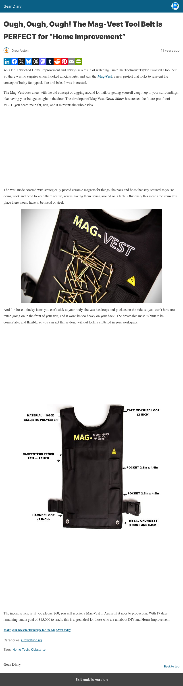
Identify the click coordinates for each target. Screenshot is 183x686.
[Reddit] (57, 63)
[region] (91, 147)
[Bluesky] (28, 63)
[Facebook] (14, 63)
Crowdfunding (31, 640)
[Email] (71, 63)
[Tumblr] (50, 63)
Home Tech (20, 649)
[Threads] (35, 63)
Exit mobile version (91, 679)
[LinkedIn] (7, 63)
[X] (21, 63)
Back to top (171, 666)
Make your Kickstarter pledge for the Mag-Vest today (37, 630)
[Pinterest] (64, 63)
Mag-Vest (105, 76)
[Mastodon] (42, 63)
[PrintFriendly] (78, 63)
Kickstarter (39, 649)
